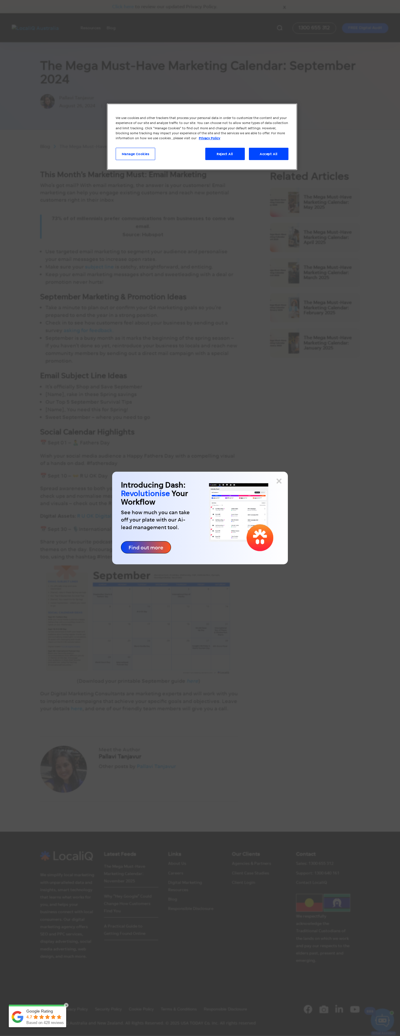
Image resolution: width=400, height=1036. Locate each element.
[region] (202, 136)
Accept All (269, 154)
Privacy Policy (209, 138)
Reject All (225, 154)
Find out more (146, 547)
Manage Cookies (135, 154)
